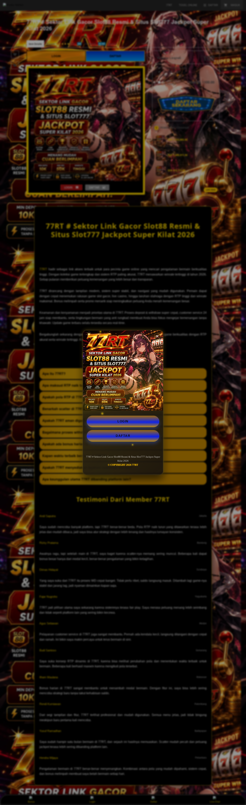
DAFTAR (123, 435)
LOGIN (123, 421)
